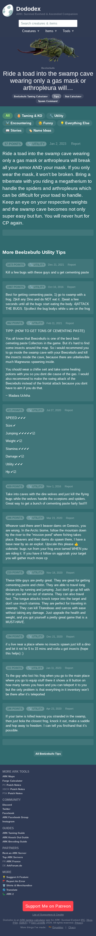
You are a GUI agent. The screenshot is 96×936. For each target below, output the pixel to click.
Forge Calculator (12, 780)
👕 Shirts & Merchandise (17, 885)
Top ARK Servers (12, 857)
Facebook (8, 813)
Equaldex (57, 927)
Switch (23, 922)
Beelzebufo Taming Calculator (31, 96)
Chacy (72, 927)
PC (83, 920)
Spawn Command (48, 101)
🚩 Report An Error (13, 881)
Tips (56, 96)
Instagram (8, 821)
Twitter (6, 809)
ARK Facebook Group (15, 817)
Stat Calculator (73, 96)
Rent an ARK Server (14, 853)
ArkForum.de (14, 865)
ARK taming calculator (32, 920)
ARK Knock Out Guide (15, 837)
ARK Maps (8, 776)
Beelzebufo (48, 68)
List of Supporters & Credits (48, 914)
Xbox (89, 920)
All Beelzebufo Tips (48, 753)
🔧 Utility (36, 144)
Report (75, 144)
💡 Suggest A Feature (15, 877)
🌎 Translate (9, 889)
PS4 (15, 922)
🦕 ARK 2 (8, 894)
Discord (7, 804)
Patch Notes (14, 785)
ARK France (13, 861)
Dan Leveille (38, 922)
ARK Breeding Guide (14, 841)
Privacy (79, 922)
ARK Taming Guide (13, 833)
